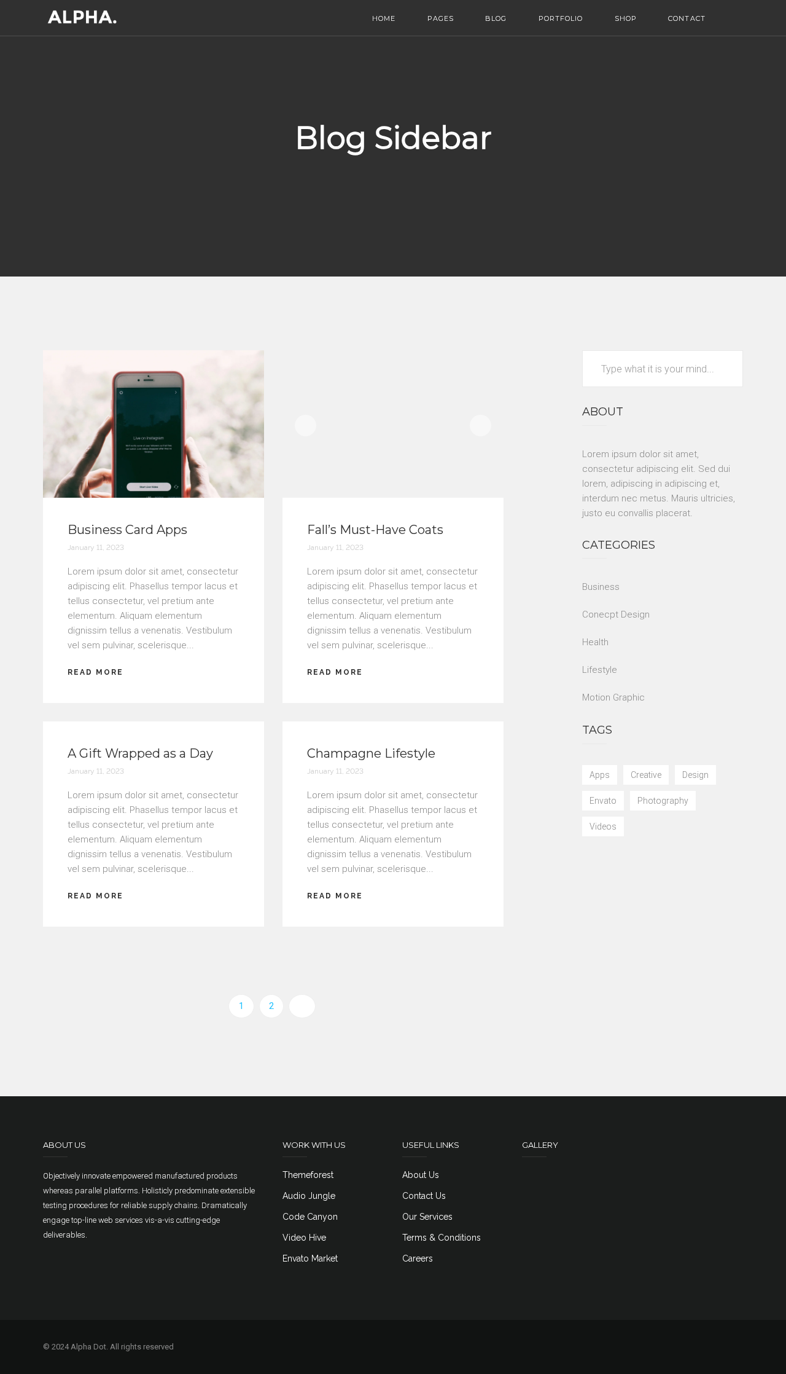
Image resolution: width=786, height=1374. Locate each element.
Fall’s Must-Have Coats (375, 529)
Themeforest (307, 1175)
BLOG (496, 18)
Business (601, 586)
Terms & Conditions (441, 1237)
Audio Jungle (308, 1196)
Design (695, 775)
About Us (420, 1175)
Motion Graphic (613, 697)
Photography (662, 801)
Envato (603, 801)
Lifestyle (599, 669)
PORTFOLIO (561, 18)
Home (383, 18)
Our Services (427, 1217)
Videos (603, 826)
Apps (600, 775)
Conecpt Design (616, 614)
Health (595, 642)
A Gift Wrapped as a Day (140, 753)
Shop (626, 18)
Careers (417, 1258)
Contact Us (424, 1196)
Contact (687, 18)
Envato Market (310, 1258)
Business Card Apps (127, 529)
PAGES (440, 18)
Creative (646, 775)
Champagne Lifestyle (371, 753)
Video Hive (304, 1237)
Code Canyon (310, 1217)
